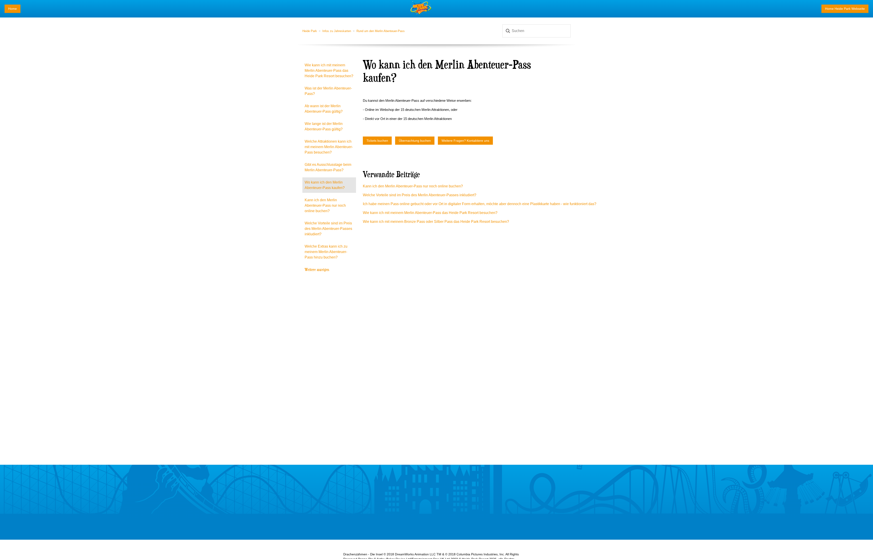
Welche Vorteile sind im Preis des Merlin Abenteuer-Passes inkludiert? (328, 228)
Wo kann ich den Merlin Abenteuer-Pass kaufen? (325, 185)
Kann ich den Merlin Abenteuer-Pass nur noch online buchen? (325, 205)
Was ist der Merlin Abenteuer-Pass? (328, 91)
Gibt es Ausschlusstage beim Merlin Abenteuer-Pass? (328, 167)
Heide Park (309, 31)
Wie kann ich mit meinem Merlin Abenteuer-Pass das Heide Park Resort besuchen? (329, 70)
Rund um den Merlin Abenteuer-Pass (380, 31)
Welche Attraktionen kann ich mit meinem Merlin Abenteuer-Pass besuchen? (329, 146)
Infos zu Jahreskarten (336, 31)
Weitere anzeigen (317, 269)
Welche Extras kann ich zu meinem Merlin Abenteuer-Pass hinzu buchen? (326, 251)
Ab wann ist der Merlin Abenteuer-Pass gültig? (324, 108)
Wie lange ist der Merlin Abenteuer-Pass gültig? (324, 126)
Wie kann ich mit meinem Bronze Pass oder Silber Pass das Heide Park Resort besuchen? (436, 222)
